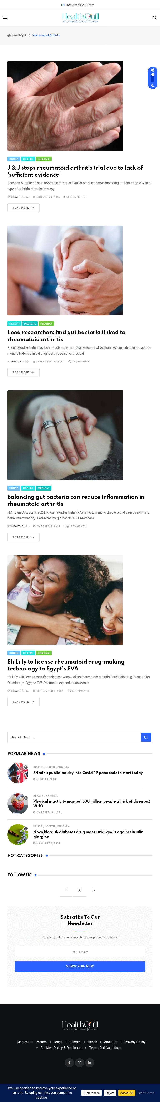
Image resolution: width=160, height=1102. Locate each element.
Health (50, 767)
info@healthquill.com (80, 5)
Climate (75, 1042)
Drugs (37, 767)
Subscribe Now (80, 966)
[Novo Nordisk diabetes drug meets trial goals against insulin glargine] (18, 834)
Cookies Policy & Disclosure (61, 1048)
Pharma (63, 767)
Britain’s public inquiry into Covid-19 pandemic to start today (88, 773)
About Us (111, 1042)
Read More (21, 207)
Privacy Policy (135, 1042)
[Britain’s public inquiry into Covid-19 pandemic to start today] (18, 773)
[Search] (155, 18)
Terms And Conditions (105, 1048)
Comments (77, 197)
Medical (23, 1042)
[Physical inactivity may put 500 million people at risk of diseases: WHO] (18, 803)
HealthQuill (20, 197)
